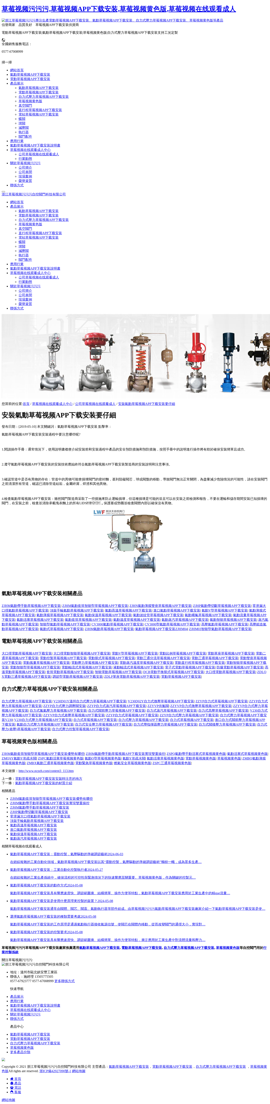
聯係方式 (17, 308)
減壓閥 (24, 251)
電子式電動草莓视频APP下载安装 (190, 667)
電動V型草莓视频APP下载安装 (135, 653)
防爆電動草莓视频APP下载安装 (240, 667)
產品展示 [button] (17, 206)
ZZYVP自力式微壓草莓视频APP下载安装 (201, 706)
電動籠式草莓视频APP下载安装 (111, 658)
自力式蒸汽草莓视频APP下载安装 (172, 710)
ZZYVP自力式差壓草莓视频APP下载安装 (74, 715)
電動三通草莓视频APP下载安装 (215, 658)
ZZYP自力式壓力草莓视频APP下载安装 (189, 715)
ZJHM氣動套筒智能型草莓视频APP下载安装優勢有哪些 (43, 754)
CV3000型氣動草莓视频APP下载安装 (172, 624)
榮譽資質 (25, 304)
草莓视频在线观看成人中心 (52, 404)
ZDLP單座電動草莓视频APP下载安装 (132, 676)
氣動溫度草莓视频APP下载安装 (136, 619)
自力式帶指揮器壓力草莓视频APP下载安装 (165, 724)
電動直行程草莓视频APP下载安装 (200, 662)
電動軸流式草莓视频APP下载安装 (87, 667)
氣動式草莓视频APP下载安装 (61, 629)
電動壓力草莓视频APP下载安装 (94, 662)
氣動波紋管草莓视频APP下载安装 (158, 615)
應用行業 (17, 264)
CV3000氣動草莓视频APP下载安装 (117, 624)
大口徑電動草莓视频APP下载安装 (27, 653)
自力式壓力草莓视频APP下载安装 (44, 220)
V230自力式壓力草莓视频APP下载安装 (43, 720)
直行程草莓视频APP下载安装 (40, 233)
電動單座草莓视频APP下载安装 (231, 653)
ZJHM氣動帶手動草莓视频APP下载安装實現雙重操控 (125, 754)
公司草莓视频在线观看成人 (39, 277)
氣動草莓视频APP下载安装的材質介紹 (43, 783)
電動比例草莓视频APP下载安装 (182, 653)
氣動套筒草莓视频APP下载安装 (88, 619)
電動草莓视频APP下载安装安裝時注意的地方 (48, 778)
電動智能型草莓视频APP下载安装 (35, 667)
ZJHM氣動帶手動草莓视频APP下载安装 (31, 606)
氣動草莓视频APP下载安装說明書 (35, 268)
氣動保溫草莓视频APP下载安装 (108, 615)
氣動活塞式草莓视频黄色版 (247, 754)
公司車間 (25, 295)
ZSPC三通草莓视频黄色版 (172, 763)
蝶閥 (22, 242)
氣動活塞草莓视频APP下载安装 (40, 619)
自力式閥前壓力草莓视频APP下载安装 (116, 710)
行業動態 (25, 282)
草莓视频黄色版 (30, 224)
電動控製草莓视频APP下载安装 (63, 658)
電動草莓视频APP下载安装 (39, 215)
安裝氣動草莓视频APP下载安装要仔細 (146, 404)
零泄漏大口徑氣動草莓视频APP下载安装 (40, 816)
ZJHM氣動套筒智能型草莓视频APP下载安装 (95, 606)
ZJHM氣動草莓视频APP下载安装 (109, 629)
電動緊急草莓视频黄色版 (93, 763)
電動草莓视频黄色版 (200, 758)
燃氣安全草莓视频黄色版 (132, 763)
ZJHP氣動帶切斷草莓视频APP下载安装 (222, 606)
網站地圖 (78, 1071)
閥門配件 (25, 259)
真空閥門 (25, 228)
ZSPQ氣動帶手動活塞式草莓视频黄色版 (196, 754)
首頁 (26, 404)
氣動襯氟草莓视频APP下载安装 (208, 615)
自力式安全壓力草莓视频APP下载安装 (103, 724)
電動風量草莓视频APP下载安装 (46, 662)
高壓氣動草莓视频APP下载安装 (224, 624)
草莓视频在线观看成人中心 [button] (30, 273)
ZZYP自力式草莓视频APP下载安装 (222, 701)
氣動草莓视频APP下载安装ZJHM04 (161, 629)
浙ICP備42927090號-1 (55, 1071)
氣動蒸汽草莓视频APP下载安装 (185, 619)
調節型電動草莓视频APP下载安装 (78, 676)
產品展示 (17, 996)
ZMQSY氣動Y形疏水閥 (19, 758)
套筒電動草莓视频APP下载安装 (70, 672)
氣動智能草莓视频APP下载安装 (233, 619)
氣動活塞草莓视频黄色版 (165, 758)
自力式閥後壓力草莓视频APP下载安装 (227, 724)
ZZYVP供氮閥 (158, 706)
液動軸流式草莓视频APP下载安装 (138, 667)
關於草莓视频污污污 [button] (25, 286)
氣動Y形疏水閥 (134, 758)
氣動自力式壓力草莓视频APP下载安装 (45, 724)
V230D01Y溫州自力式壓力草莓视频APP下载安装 (89, 701)
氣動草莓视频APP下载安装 (39, 211)
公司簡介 (25, 290)
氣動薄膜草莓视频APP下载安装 (59, 615)
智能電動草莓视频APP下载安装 (118, 672)
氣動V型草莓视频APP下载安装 (225, 610)
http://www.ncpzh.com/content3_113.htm (46, 771)
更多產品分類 (20, 1052)
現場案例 (25, 299)
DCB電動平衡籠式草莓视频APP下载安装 (173, 672)
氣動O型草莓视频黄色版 (103, 758)
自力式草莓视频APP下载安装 (95, 720)
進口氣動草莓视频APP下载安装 (176, 610)
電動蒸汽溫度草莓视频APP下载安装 (146, 662)
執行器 (24, 255)
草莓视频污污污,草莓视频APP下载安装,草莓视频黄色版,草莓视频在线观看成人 (119, 9)
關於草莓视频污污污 (25, 1014)
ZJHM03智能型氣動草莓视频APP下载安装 (220, 629)
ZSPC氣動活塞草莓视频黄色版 (60, 758)
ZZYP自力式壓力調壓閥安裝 (64, 706)
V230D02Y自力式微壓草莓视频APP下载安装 (161, 701)
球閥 (22, 246)
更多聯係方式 (64, 981)
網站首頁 (17, 202)
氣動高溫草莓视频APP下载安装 (128, 610)
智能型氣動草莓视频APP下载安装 (65, 624)
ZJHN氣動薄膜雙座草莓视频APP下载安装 (161, 606)
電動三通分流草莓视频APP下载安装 (163, 658)
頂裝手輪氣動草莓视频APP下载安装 (77, 610)
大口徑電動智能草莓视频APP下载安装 (81, 653)
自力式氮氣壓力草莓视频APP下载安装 (58, 710)
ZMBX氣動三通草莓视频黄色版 (50, 763)
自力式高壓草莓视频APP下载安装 (223, 710)
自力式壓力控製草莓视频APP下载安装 (80, 729)
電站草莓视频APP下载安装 (39, 237)
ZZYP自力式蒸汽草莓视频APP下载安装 (116, 706)
